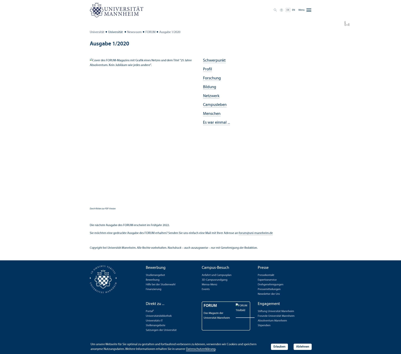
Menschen (211, 114)
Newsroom (134, 32)
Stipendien (264, 325)
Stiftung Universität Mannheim (276, 311)
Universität (97, 32)
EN (293, 10)
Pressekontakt (266, 275)
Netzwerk (211, 96)
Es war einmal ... (216, 123)
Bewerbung (152, 279)
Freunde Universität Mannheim (276, 316)
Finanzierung (153, 289)
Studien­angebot (155, 275)
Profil (207, 69)
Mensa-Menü (209, 284)
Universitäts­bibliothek (159, 316)
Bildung (209, 87)
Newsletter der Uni (269, 294)
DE (288, 10)
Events (206, 289)
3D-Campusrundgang (214, 279)
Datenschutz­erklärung (200, 349)
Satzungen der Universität (161, 330)
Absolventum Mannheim (272, 320)
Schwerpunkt (214, 60)
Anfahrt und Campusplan (216, 275)
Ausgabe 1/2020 (169, 32)
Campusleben (215, 105)
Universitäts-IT (154, 320)
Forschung (212, 78)
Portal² (150, 311)
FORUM (150, 32)
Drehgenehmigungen (270, 284)
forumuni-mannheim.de (256, 233)
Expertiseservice (267, 279)
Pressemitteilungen (269, 289)
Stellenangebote (155, 325)
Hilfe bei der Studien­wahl (160, 284)
